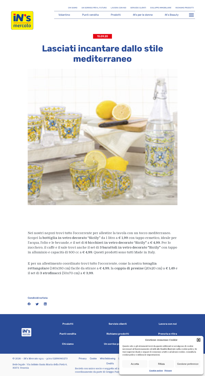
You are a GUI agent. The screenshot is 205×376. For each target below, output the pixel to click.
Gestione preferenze (187, 364)
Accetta (135, 364)
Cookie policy (156, 370)
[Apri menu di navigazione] (191, 15)
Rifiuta (161, 364)
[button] (198, 340)
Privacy (168, 370)
